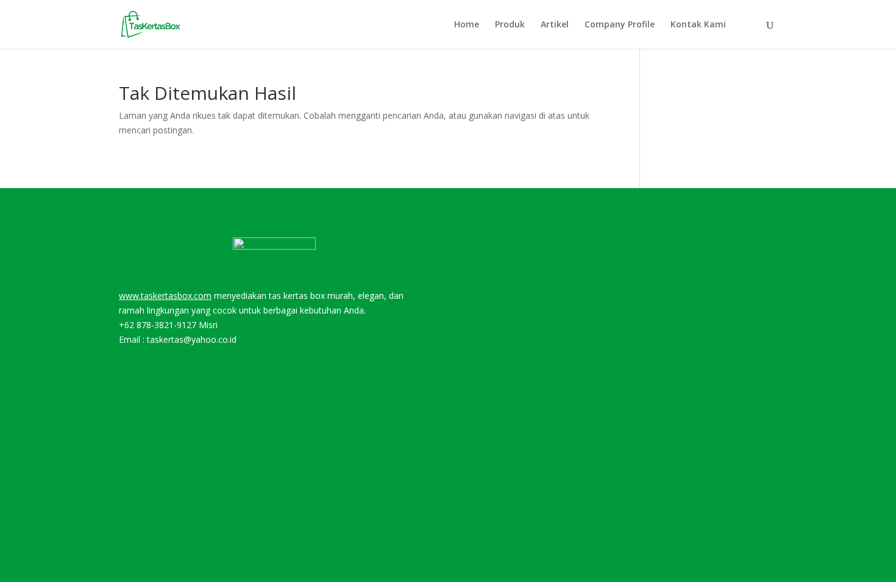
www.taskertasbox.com (165, 295)
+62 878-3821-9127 (157, 325)
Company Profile (620, 25)
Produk (510, 25)
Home (466, 25)
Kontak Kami (698, 25)
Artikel (555, 25)
